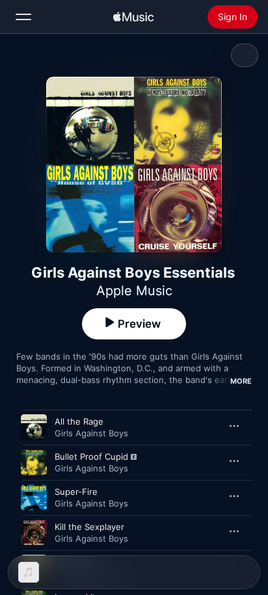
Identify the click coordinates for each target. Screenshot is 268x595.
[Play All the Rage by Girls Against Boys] (34, 427)
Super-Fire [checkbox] (76, 491)
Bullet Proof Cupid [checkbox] (91, 456)
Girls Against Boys (91, 433)
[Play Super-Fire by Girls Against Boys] (34, 497)
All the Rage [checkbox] (79, 421)
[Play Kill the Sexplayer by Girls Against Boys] (34, 533)
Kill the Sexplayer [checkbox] (89, 527)
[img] (133, 17)
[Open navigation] (23, 17)
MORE (241, 381)
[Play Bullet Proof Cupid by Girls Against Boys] (34, 462)
